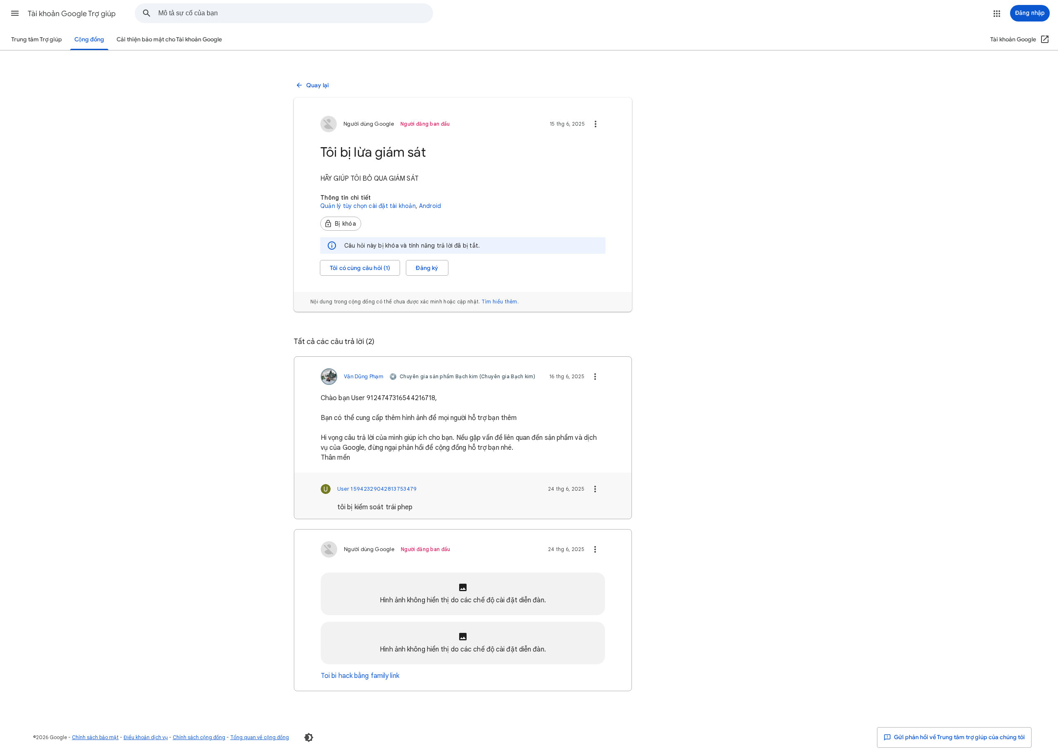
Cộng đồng (89, 39)
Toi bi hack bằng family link (360, 676)
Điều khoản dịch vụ (146, 737)
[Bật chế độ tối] (309, 737)
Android (430, 206)
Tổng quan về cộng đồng (259, 737)
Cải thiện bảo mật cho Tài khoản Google (169, 39)
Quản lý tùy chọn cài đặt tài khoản (368, 206)
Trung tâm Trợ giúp (36, 39)
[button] (15, 13)
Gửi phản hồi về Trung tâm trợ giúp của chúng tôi (959, 737)
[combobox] (295, 13)
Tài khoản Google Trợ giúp (72, 13)
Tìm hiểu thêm (499, 301)
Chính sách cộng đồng (199, 737)
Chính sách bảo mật (95, 737)
